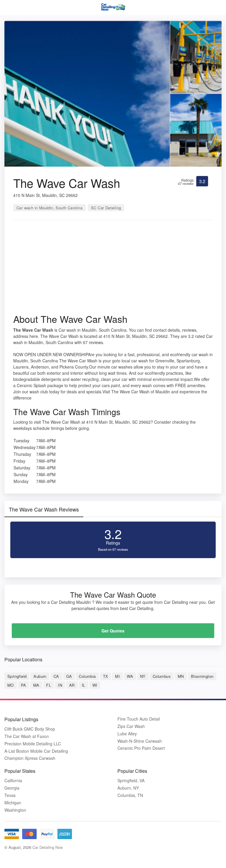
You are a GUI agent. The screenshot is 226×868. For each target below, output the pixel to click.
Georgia (11, 787)
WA (130, 676)
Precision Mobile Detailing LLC (32, 743)
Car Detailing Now (47, 847)
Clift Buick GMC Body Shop (29, 728)
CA (56, 676)
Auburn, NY (128, 787)
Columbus (162, 676)
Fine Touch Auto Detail (138, 718)
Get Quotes (113, 631)
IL (83, 685)
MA (36, 685)
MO (10, 685)
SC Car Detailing (106, 208)
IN (60, 685)
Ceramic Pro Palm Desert (141, 748)
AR (72, 685)
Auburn (40, 676)
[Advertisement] (113, 269)
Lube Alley (127, 733)
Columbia (87, 676)
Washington (15, 810)
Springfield (16, 676)
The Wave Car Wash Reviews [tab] (44, 509)
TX (105, 676)
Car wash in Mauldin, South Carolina (49, 208)
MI (117, 676)
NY (143, 676)
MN (181, 676)
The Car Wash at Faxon (26, 736)
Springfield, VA (130, 780)
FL (48, 685)
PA (23, 685)
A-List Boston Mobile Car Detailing (36, 751)
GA (69, 676)
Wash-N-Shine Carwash (139, 741)
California (13, 780)
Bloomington (202, 676)
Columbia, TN (130, 795)
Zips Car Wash (131, 726)
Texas (10, 795)
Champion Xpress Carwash (29, 758)
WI (94, 685)
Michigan (12, 802)
